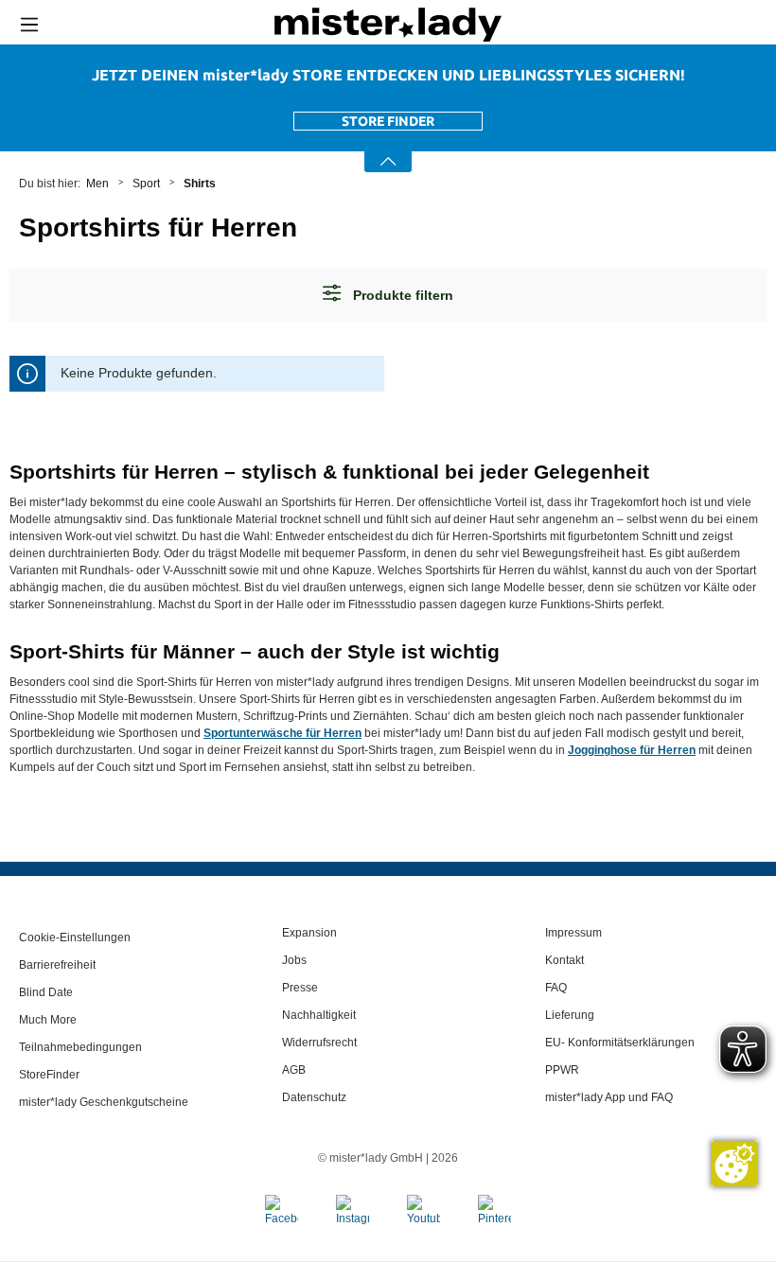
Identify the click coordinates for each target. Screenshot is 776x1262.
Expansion (309, 932)
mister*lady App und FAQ (609, 1097)
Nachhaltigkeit (319, 1015)
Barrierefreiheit (57, 965)
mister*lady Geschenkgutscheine (103, 1102)
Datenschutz (314, 1097)
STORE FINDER (388, 121)
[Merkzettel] (727, 25)
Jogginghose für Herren (632, 750)
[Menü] (29, 24)
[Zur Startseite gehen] (388, 25)
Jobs (294, 960)
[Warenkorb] (762, 25)
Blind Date (46, 992)
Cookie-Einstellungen (75, 937)
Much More (48, 1019)
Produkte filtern (401, 295)
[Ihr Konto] (684, 25)
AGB (294, 1070)
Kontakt (564, 960)
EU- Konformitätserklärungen (620, 1042)
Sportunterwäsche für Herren (282, 733)
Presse (300, 987)
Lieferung (569, 1015)
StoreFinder (49, 1074)
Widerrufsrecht (319, 1042)
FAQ (556, 987)
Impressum (573, 932)
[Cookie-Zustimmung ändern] (734, 1163)
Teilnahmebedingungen (80, 1047)
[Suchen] (640, 24)
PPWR (562, 1070)
